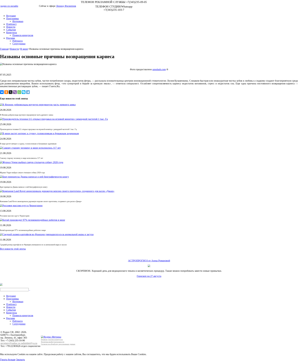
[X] (10, 92)
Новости (10, 27)
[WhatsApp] (19, 92)
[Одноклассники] (6, 92)
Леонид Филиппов (66, 6)
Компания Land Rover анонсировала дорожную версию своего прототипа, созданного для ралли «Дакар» (41, 201)
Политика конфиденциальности (52, 342)
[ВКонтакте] (2, 92)
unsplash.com (159, 69)
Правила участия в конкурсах (52, 339)
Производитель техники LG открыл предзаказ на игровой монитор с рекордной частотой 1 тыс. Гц (38, 129)
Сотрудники (18, 43)
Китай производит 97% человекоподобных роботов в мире (23, 230)
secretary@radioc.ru (10, 343)
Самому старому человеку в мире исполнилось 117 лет (21, 158)
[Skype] (23, 92)
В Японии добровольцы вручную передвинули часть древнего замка (26, 115)
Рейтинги (17, 41)
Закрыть (20, 359)
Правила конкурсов (22, 35)
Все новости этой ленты (13, 248)
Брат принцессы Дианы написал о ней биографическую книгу (23, 187)
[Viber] (15, 92)
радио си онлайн (9, 6)
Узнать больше (8, 359)
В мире (24, 49)
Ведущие (11, 15)
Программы (12, 18)
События (11, 29)
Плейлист (11, 24)
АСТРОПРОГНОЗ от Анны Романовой (149, 260)
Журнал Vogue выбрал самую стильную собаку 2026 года (22, 173)
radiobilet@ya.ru (29, 343)
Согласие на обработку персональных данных (58, 344)
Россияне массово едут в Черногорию (14, 216)
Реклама (10, 38)
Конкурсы (11, 32)
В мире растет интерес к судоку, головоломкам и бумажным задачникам (28, 144)
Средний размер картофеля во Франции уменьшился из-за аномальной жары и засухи (33, 245)
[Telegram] (28, 92)
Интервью (17, 21)
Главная (4, 49)
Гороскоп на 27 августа (149, 276)
